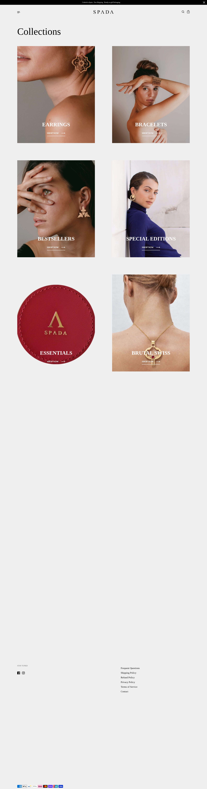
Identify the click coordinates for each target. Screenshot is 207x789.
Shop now (53, 133)
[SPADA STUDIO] (103, 12)
